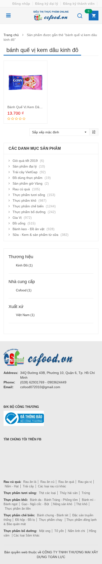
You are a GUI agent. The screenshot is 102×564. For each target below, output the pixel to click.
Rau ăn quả (66, 482)
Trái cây (28, 486)
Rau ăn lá (29, 482)
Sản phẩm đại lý (25, 166)
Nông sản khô (63, 504)
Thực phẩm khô (24, 200)
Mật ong (44, 531)
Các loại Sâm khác (27, 535)
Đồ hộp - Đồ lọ (25, 520)
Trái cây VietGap (25, 172)
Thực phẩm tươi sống (29, 195)
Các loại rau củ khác (52, 486)
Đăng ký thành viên (79, 3)
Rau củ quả (21, 189)
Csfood (24, 290)
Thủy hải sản (69, 493)
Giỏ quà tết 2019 (25, 161)
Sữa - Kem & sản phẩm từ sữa (35, 235)
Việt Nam (25, 315)
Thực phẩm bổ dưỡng (29, 212)
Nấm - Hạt (12, 486)
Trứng (86, 493)
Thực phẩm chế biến (28, 206)
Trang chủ (11, 35)
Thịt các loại (47, 493)
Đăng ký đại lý (46, 3)
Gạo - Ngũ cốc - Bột (36, 504)
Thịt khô (81, 504)
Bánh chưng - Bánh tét (52, 515)
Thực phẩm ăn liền (18, 508)
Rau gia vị (85, 482)
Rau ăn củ (47, 482)
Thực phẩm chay (51, 520)
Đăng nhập (21, 3)
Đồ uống (19, 223)
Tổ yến (59, 531)
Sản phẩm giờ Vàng (27, 183)
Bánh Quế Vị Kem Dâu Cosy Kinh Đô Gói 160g (42, 107)
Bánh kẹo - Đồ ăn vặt (28, 229)
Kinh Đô (24, 265)
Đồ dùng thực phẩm (27, 178)
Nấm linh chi (77, 531)
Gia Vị (17, 217)
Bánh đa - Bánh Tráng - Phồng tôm (54, 500)
